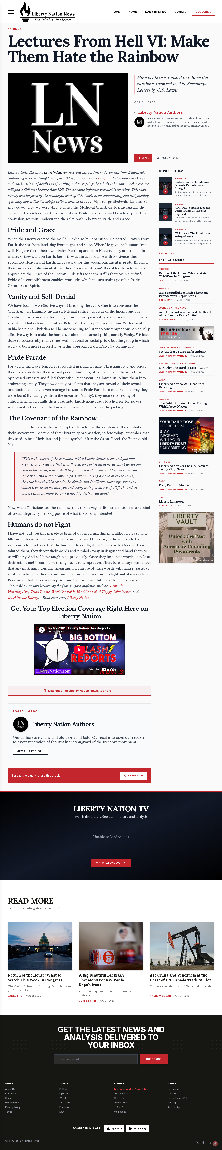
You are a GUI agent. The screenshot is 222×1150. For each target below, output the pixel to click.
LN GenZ (118, 1107)
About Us (10, 1089)
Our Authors (11, 1093)
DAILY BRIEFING (155, 11)
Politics (63, 1089)
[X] (197, 1142)
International (120, 1111)
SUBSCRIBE (203, 11)
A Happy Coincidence (114, 592)
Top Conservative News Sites (131, 1089)
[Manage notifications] (215, 1143)
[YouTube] (209, 1142)
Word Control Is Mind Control (74, 592)
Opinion (63, 1093)
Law (61, 1111)
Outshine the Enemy (23, 598)
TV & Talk (64, 1102)
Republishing (12, 1102)
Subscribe (153, 1059)
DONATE (180, 11)
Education (64, 1107)
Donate (172, 1093)
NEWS (133, 11)
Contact (9, 1098)
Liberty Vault (120, 1102)
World (62, 1098)
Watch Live (119, 1098)
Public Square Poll (177, 1098)
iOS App (172, 1102)
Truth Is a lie (40, 592)
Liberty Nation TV (123, 1093)
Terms (8, 1111)
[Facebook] (203, 1142)
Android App (174, 1107)
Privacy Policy (12, 1107)
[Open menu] (11, 11)
